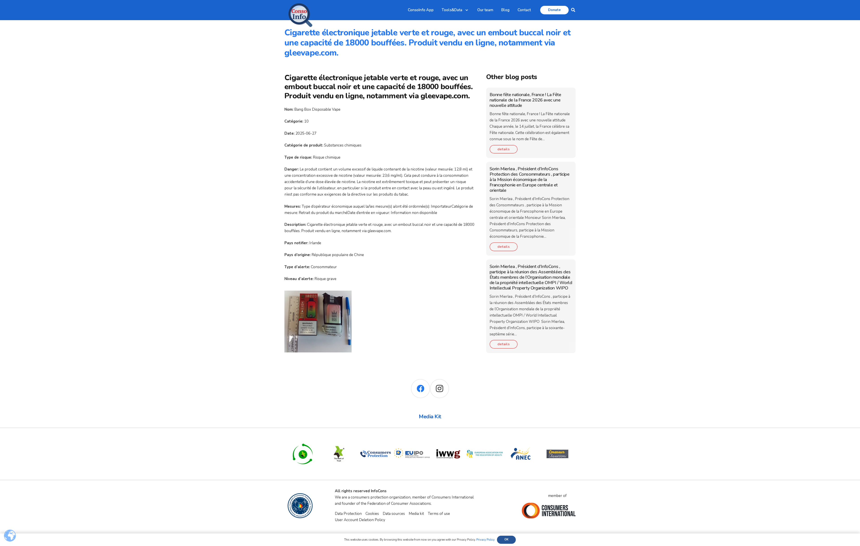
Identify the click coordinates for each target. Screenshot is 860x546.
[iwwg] (448, 438)
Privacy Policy (485, 540)
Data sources (394, 513)
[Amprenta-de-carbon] (302, 438)
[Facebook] (420, 388)
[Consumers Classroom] (557, 438)
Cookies (372, 513)
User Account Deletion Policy (360, 519)
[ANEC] (521, 438)
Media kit (416, 513)
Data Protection (348, 513)
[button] (573, 10)
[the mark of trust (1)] (339, 438)
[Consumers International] (549, 510)
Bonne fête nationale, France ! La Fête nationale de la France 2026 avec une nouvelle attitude (525, 100)
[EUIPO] (412, 438)
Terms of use (439, 513)
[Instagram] (439, 388)
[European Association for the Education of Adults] (485, 438)
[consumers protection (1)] (375, 438)
